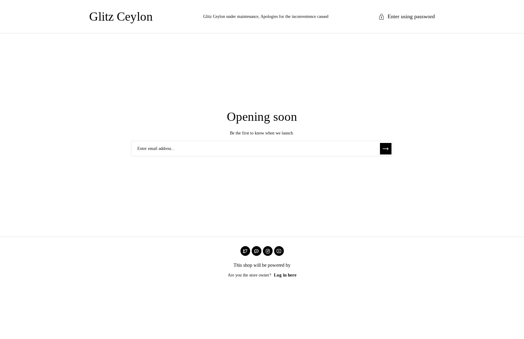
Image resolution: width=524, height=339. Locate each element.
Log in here (285, 275)
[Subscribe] (385, 148)
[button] (406, 16)
